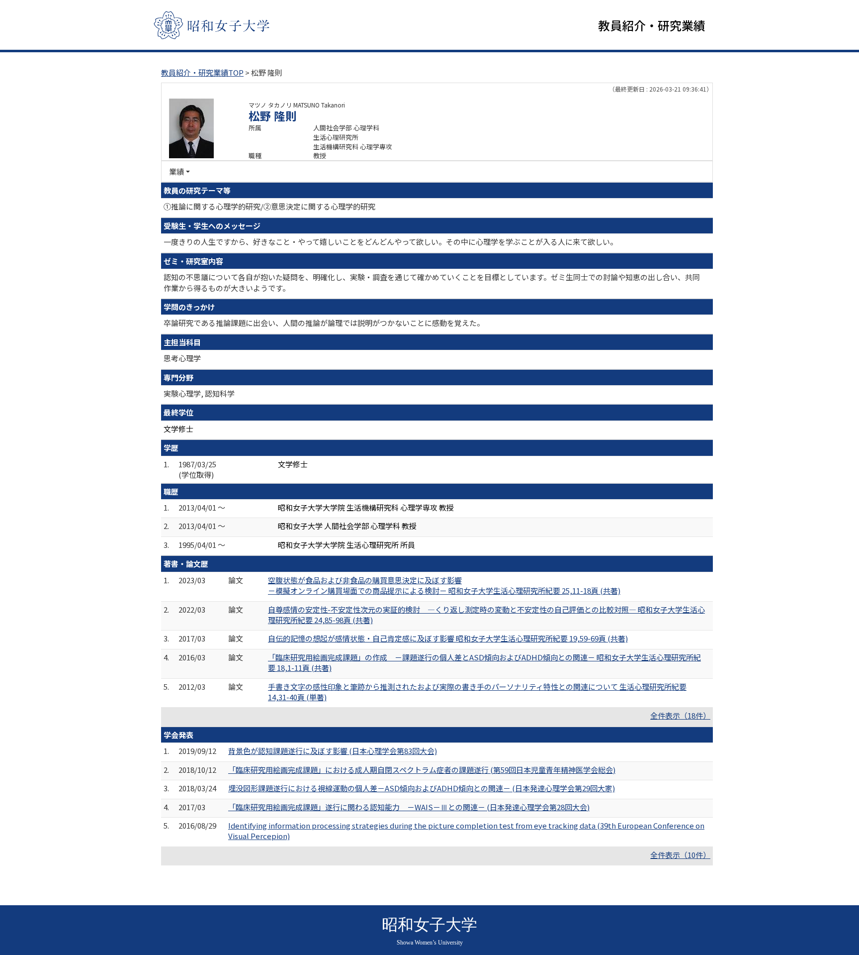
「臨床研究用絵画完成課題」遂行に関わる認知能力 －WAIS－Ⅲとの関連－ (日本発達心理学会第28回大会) (409, 807)
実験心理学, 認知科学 (199, 393)
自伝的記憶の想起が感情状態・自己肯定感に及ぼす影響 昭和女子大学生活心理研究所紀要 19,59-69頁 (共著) (448, 638)
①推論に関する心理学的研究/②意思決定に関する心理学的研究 (269, 206)
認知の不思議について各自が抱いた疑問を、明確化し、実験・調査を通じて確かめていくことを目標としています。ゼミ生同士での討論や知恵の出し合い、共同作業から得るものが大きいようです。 (432, 282)
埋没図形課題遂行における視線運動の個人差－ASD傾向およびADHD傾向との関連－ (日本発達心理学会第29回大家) (421, 788)
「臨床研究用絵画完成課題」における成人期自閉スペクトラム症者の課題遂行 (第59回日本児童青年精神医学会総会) (421, 769)
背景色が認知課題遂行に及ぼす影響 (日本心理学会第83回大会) (332, 750)
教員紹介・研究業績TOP (202, 72)
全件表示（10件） (680, 854)
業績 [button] (176, 171)
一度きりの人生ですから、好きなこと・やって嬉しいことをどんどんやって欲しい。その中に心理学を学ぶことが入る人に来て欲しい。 (390, 241)
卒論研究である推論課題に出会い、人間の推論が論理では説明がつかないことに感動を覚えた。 (324, 323)
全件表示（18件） (680, 715)
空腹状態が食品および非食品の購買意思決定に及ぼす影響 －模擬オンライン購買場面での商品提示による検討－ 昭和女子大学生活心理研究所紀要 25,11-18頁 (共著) (444, 585)
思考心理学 (182, 358)
